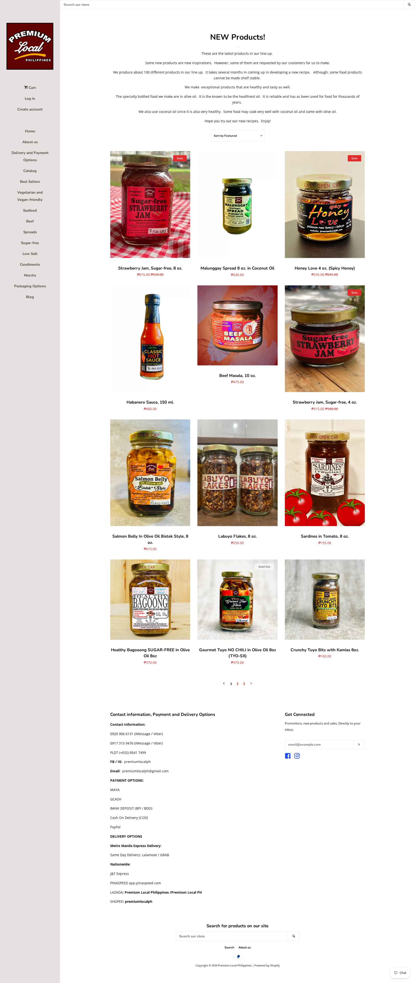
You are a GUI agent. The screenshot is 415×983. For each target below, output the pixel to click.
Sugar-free (30, 242)
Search (229, 947)
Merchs (30, 275)
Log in (30, 98)
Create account (30, 109)
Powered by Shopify (267, 965)
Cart (32, 87)
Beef (30, 221)
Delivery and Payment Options (30, 156)
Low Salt (30, 253)
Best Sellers (30, 181)
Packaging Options (30, 286)
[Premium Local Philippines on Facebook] (288, 757)
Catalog (30, 170)
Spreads (30, 232)
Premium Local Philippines (234, 965)
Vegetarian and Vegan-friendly (30, 196)
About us (30, 142)
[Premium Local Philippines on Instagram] (297, 757)
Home (30, 131)
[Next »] (251, 684)
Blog (30, 297)
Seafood (30, 210)
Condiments (30, 264)
